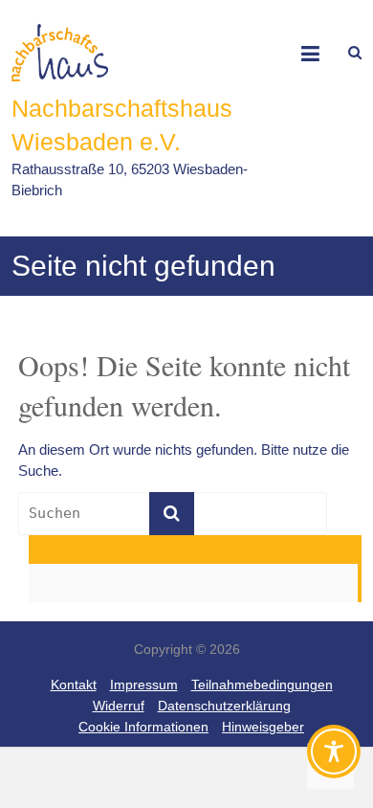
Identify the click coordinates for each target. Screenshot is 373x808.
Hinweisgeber (263, 726)
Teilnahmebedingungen (262, 684)
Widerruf (118, 705)
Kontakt (74, 684)
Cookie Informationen (143, 726)
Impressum (144, 684)
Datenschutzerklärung (224, 705)
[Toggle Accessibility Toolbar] (334, 760)
